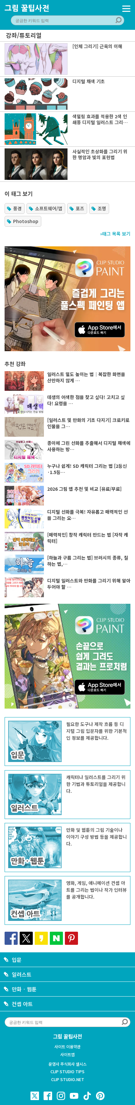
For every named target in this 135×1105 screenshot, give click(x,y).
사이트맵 (67, 1054)
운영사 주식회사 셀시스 (67, 1064)
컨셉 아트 (22, 1004)
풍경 (17, 208)
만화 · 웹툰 (24, 989)
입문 (17, 959)
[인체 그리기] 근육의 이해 (97, 46)
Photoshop (25, 221)
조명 (102, 208)
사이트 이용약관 (67, 1047)
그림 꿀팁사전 (67, 1036)
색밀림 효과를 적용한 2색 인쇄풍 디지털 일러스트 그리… (100, 119)
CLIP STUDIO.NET (67, 1079)
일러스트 (21, 974)
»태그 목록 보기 (115, 233)
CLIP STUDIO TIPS (67, 1072)
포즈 (80, 208)
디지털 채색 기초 (88, 81)
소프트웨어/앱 (48, 208)
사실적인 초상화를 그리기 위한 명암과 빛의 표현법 (99, 154)
